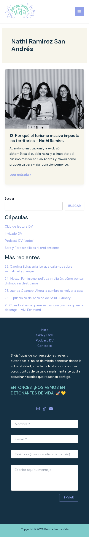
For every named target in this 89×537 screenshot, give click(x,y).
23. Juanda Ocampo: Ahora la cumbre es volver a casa (44, 291)
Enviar (69, 497)
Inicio (44, 330)
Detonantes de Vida (10, 19)
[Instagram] (38, 409)
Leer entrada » (20, 174)
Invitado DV (13, 234)
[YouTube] (51, 409)
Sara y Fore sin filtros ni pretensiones (32, 248)
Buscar (9, 198)
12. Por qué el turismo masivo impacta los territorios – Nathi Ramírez (44, 138)
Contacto (44, 346)
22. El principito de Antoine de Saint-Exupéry (38, 298)
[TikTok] (44, 409)
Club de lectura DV (19, 226)
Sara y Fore (44, 335)
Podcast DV (45, 340)
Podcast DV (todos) (20, 241)
